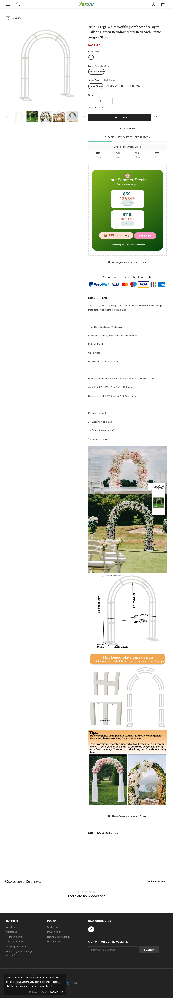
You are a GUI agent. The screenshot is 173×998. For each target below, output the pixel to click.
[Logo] (86, 4)
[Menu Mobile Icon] (8, 4)
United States (96, 86)
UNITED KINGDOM (131, 86)
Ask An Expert (139, 262)
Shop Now (145, 235)
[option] (45, 64)
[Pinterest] (91, 929)
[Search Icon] (18, 4)
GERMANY (112, 86)
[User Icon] (153, 4)
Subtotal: (92, 107)
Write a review (156, 881)
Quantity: (92, 95)
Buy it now (127, 128)
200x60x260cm (96, 71)
